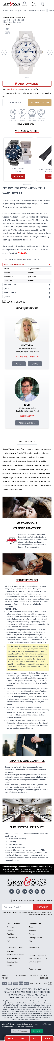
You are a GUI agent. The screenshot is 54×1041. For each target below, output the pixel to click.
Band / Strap (10, 292)
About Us (10, 927)
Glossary (10, 965)
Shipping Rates (12, 962)
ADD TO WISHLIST (29, 83)
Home (5, 10)
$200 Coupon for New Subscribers (31, 900)
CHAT (48, 1037)
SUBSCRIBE (42, 907)
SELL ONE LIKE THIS (40, 102)
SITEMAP (34, 975)
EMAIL (11, 1038)
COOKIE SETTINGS (44, 976)
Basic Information (14, 264)
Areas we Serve (35, 969)
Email (35, 363)
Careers (10, 930)
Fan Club (10, 934)
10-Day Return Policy (15, 955)
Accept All (37, 1031)
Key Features (11, 284)
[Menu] (49, 4)
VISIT (23, 1038)
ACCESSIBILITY (22, 975)
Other (7, 296)
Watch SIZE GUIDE (16, 302)
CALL (35, 1038)
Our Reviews (12, 938)
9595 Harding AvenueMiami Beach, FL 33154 (38, 957)
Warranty (10, 951)
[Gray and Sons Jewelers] (11, 4)
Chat (19, 363)
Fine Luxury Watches (18, 10)
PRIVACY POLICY (6, 976)
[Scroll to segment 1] (25, 77)
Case (6, 288)
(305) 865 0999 (35, 962)
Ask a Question (27, 423)
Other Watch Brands (37, 10)
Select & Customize (20, 1031)
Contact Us (34, 948)
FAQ (8, 941)
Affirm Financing (13, 958)
